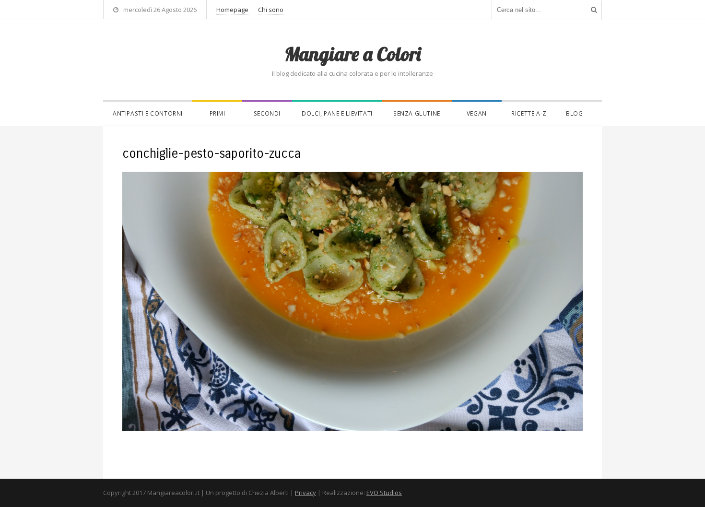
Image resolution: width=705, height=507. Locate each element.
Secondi (267, 113)
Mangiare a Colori (352, 54)
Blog (574, 113)
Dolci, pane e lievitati (337, 113)
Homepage (232, 9)
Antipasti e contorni (148, 113)
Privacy (305, 492)
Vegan (477, 113)
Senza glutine (416, 113)
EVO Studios (384, 492)
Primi (217, 113)
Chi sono (270, 9)
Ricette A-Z (529, 113)
